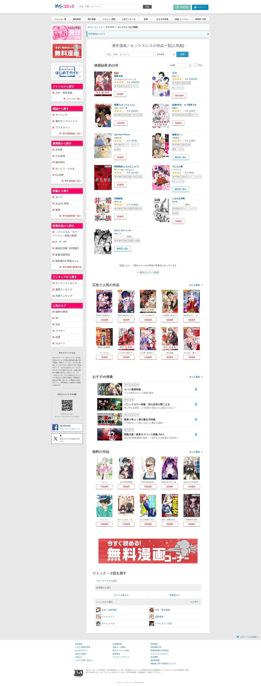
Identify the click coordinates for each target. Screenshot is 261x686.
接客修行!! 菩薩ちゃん (67, 261)
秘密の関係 (61, 311)
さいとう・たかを (65, 168)
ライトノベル (108, 623)
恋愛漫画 (159, 616)
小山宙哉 (60, 156)
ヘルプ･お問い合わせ (83, 660)
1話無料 (120, 157)
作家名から (174, 595)
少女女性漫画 (109, 610)
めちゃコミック (95, 27)
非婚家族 (118, 198)
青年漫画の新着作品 (72, 267)
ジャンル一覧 (60, 19)
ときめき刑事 (178, 198)
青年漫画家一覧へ (73, 181)
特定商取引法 (156, 647)
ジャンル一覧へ (74, 98)
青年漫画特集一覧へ (72, 216)
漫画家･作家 (200, 19)
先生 (57, 324)
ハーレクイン (108, 616)
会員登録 (78, 644)
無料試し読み (181, 157)
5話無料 (120, 94)
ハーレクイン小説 (163, 623)
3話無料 (178, 123)
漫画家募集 (155, 660)
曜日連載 (92, 19)
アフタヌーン (62, 127)
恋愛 (57, 337)
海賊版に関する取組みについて (163, 663)
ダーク (59, 197)
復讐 (57, 210)
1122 (174, 73)
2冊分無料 (179, 95)
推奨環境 (116, 654)
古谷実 (59, 149)
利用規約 (154, 644)
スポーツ (60, 343)
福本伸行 (60, 162)
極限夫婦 (118, 76)
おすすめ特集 (162, 19)
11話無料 (148, 357)
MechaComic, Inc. (139, 682)
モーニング (61, 115)
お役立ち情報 (80, 654)
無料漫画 (77, 19)
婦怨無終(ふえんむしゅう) (126, 166)
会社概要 (154, 657)
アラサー (60, 330)
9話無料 (126, 486)
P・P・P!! (60, 242)
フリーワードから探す (106, 581)
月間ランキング (63, 296)
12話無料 (121, 123)
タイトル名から (121, 595)
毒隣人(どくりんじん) (124, 105)
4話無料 (126, 320)
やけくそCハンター (123, 230)
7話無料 (191, 357)
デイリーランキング (66, 283)
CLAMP (59, 175)
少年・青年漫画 (63, 92)
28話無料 (104, 486)
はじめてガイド (81, 650)
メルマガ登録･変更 (82, 647)
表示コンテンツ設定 (121, 650)
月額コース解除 (119, 647)
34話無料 (104, 524)
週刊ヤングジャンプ (66, 121)
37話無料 (126, 524)
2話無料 (169, 524)
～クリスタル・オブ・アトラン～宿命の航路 (66, 234)
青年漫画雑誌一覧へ (72, 133)
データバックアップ (121, 657)
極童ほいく (177, 134)
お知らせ (78, 657)
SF (57, 318)
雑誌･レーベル (181, 19)
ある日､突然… (63, 203)
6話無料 (191, 320)
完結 (200, 65)
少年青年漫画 (162, 610)
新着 (146, 19)
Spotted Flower (122, 134)
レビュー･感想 (109, 19)
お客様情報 (117, 644)
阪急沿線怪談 (62, 254)
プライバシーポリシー (160, 654)
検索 (147, 7)
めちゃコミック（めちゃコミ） (125, 682)
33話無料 (148, 486)
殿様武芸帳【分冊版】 (67, 248)
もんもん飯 (177, 166)
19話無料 (148, 320)
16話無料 (148, 524)
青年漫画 (110, 27)
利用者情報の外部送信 (160, 650)
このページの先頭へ (249, 637)
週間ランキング (63, 289)
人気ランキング (129, 19)
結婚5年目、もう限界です (184, 105)
